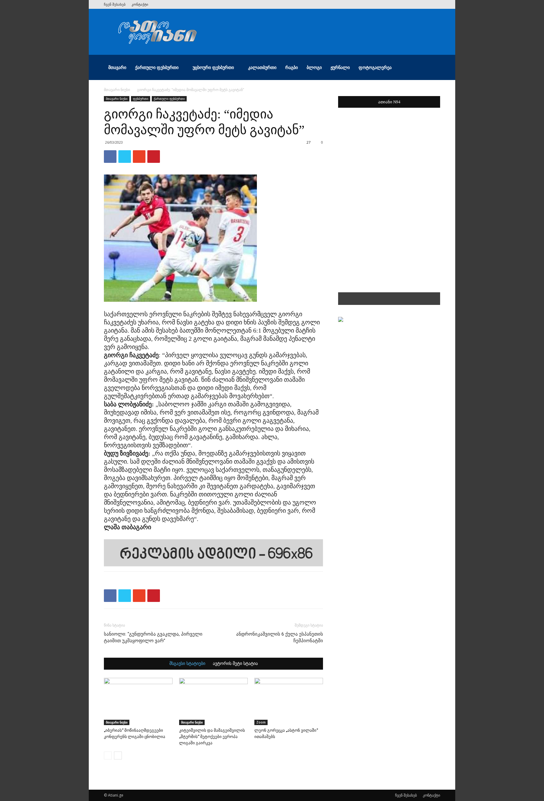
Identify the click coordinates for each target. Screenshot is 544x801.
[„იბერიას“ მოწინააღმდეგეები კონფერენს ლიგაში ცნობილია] (138, 701)
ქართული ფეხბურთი (156, 67)
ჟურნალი (340, 67)
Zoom (261, 722)
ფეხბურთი (140, 98)
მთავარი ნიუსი (117, 89)
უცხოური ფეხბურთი (213, 67)
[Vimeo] (414, 4)
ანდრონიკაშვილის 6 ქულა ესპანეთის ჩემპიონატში (279, 637)
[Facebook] (394, 4)
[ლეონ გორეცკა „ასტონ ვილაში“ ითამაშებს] (288, 701)
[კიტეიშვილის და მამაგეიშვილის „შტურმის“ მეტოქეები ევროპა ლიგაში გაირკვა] (213, 701)
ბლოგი (314, 67)
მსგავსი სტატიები (187, 663)
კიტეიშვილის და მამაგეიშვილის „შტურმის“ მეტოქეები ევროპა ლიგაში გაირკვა (212, 736)
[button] (432, 68)
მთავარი (117, 67)
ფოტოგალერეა (375, 67)
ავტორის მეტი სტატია (235, 663)
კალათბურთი (262, 67)
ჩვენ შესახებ (115, 4)
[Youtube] (435, 4)
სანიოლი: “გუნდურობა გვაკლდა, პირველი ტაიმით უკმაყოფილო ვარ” (153, 637)
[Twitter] (404, 4)
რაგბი (291, 67)
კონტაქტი (140, 4)
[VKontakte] (425, 4)
